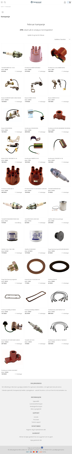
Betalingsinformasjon (36, 406)
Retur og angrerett (36, 409)
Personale (36, 419)
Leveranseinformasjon (36, 404)
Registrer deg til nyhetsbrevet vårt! (36, 429)
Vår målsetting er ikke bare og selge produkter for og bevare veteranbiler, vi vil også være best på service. (32, 387)
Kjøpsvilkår (36, 401)
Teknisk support (36, 422)
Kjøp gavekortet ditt (36, 440)
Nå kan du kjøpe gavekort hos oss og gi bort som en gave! (36, 437)
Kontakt (36, 417)
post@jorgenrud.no (58, 450)
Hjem (2, 6)
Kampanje (8, 6)
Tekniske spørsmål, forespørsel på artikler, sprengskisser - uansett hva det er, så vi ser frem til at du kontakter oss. (34, 390)
